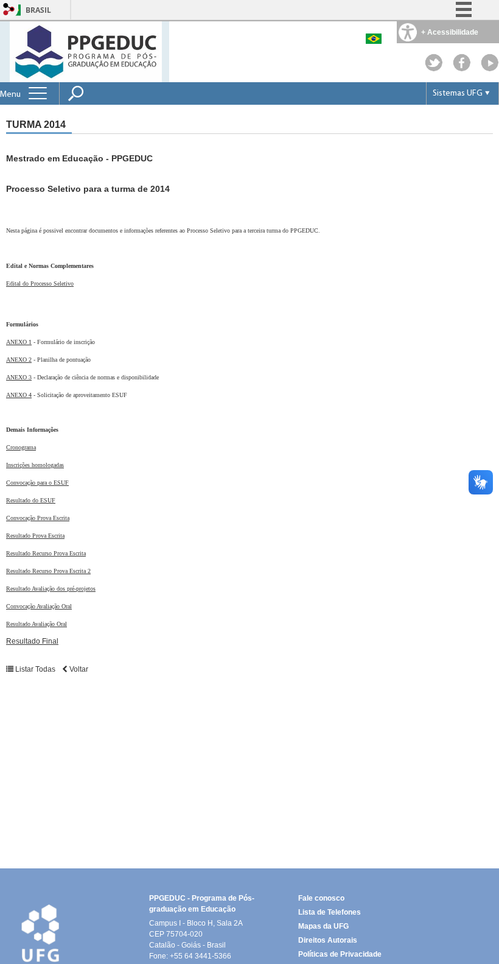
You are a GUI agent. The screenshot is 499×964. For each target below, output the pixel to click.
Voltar (78, 669)
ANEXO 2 (19, 359)
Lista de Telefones (329, 912)
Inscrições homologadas (35, 465)
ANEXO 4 (19, 395)
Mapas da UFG (323, 926)
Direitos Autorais (327, 940)
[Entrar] (9, 10)
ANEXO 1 (19, 342)
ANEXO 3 (19, 377)
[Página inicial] (86, 51)
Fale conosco (321, 898)
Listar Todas (35, 669)
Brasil (38, 10)
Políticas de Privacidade (340, 954)
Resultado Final (32, 641)
